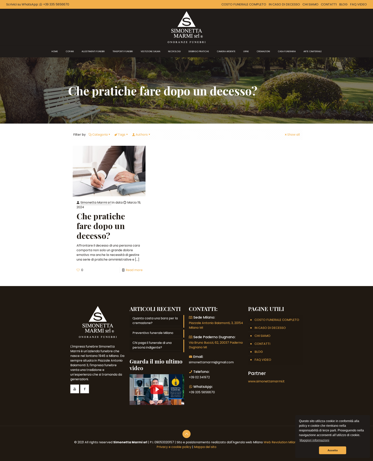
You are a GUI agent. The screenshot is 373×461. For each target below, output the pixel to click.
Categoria (100, 134)
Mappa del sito (205, 447)
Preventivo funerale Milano (152, 333)
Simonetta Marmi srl (95, 202)
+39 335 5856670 (55, 4)
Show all (293, 134)
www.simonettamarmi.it (266, 381)
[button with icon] (74, 389)
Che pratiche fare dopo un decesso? (101, 226)
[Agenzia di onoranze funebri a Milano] (186, 27)
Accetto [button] (333, 450)
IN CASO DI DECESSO (284, 4)
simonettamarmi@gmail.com (211, 362)
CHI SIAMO (310, 4)
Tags (121, 134)
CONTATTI (329, 4)
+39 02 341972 (199, 377)
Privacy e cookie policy (174, 447)
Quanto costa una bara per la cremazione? (155, 320)
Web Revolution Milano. (281, 442)
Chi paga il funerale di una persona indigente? (152, 345)
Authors (142, 134)
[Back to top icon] (186, 434)
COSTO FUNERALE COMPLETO (243, 4)
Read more (134, 270)
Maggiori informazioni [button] (314, 440)
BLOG (343, 4)
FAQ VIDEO (358, 4)
